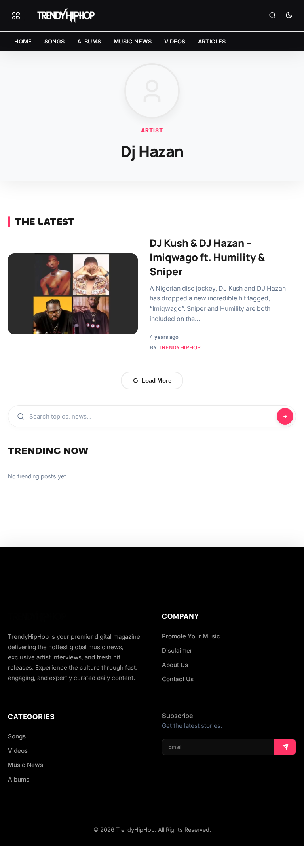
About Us (175, 664)
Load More (156, 380)
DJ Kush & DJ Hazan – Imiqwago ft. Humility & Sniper (207, 257)
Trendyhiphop (179, 347)
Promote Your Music (191, 636)
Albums (18, 779)
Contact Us (178, 679)
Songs (17, 736)
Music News (25, 765)
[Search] (272, 16)
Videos (18, 750)
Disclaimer (177, 650)
